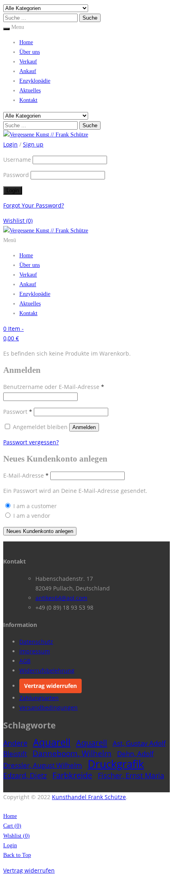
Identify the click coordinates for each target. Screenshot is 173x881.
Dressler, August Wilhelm (42, 765)
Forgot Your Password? (33, 205)
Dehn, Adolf (135, 753)
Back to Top (17, 855)
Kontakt (28, 100)
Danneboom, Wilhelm (72, 753)
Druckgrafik (116, 764)
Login (10, 845)
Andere (15, 743)
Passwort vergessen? (31, 442)
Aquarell (51, 742)
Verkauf (28, 62)
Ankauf (27, 71)
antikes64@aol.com (61, 598)
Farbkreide (72, 775)
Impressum (34, 651)
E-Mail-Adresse (26, 475)
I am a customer (34, 506)
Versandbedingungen (48, 707)
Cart (12, 826)
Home (26, 42)
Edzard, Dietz (25, 775)
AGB (25, 661)
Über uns (29, 52)
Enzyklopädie (34, 81)
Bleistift (15, 753)
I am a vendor (31, 515)
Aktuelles (30, 90)
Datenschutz (36, 641)
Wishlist (18, 220)
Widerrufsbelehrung (46, 670)
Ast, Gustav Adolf (139, 743)
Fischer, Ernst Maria (131, 775)
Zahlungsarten (39, 698)
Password (16, 175)
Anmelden (84, 427)
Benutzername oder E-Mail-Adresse (53, 387)
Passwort (17, 411)
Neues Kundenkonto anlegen (39, 531)
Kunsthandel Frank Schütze (89, 797)
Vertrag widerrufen (50, 686)
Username (17, 159)
